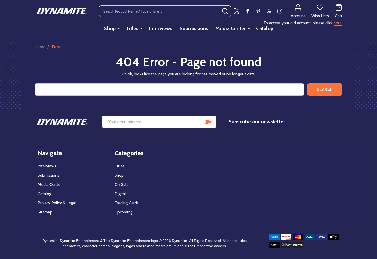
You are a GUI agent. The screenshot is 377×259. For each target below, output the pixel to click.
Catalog (264, 28)
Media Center (230, 28)
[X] (236, 11)
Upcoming (123, 212)
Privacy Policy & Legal (57, 202)
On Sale (122, 184)
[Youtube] (269, 11)
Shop (110, 28)
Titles (132, 28)
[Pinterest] (258, 11)
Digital (120, 193)
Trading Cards (127, 202)
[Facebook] (247, 11)
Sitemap (45, 212)
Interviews (160, 28)
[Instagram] (279, 11)
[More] (118, 28)
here (338, 22)
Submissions (194, 28)
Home (40, 46)
